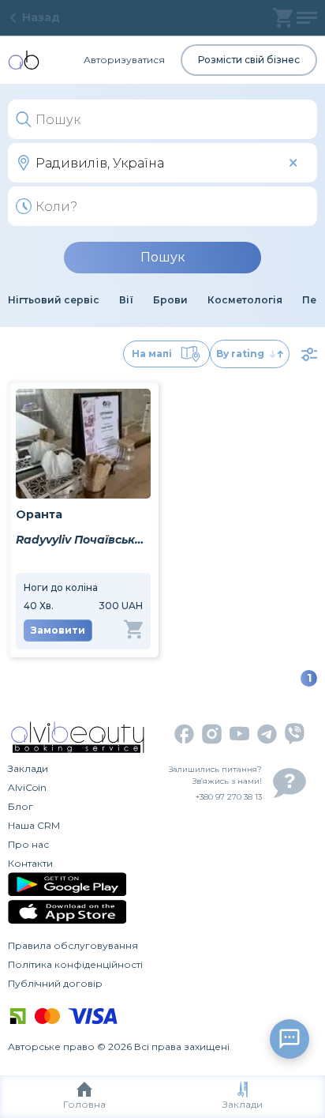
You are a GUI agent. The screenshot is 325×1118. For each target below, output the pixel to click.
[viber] (294, 733)
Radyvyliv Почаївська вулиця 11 (83, 540)
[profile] (307, 18)
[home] (23, 60)
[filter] (309, 354)
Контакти (30, 863)
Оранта (39, 514)
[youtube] (239, 733)
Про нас (28, 844)
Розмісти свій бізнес (249, 60)
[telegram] (267, 734)
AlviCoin (27, 787)
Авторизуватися (124, 60)
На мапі (152, 353)
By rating (240, 353)
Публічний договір (55, 983)
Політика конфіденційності (75, 964)
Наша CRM (34, 825)
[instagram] (212, 734)
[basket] (283, 18)
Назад (41, 17)
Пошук (162, 257)
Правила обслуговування (73, 945)
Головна (84, 1104)
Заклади (242, 1104)
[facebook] (184, 734)
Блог (20, 806)
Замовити (58, 630)
